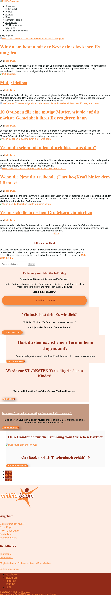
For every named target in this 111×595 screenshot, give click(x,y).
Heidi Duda (9, 61)
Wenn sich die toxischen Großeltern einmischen (46, 212)
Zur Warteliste (10, 427)
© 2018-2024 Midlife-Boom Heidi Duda (15, 592)
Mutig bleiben (13, 82)
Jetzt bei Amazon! (16, 465)
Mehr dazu (8, 399)
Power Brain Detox (9, 531)
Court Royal (6, 527)
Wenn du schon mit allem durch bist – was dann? (48, 147)
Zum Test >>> (12, 332)
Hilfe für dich (11, 9)
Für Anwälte (11, 22)
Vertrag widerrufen (9, 569)
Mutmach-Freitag (13, 20)
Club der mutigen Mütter (12, 524)
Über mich (10, 28)
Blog (7, 17)
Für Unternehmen (13, 25)
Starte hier (10, 6)
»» (57, 233)
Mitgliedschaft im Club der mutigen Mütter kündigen (26, 563)
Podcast (9, 14)
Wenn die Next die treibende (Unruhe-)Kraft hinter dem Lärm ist (55, 179)
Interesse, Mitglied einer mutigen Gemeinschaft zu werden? (37, 413)
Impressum (5, 554)
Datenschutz (6, 557)
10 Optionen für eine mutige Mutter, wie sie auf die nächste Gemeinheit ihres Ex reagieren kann (50, 114)
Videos (8, 12)
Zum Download (15, 361)
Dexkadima (5, 534)
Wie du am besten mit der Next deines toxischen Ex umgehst (50, 49)
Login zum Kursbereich (16, 31)
